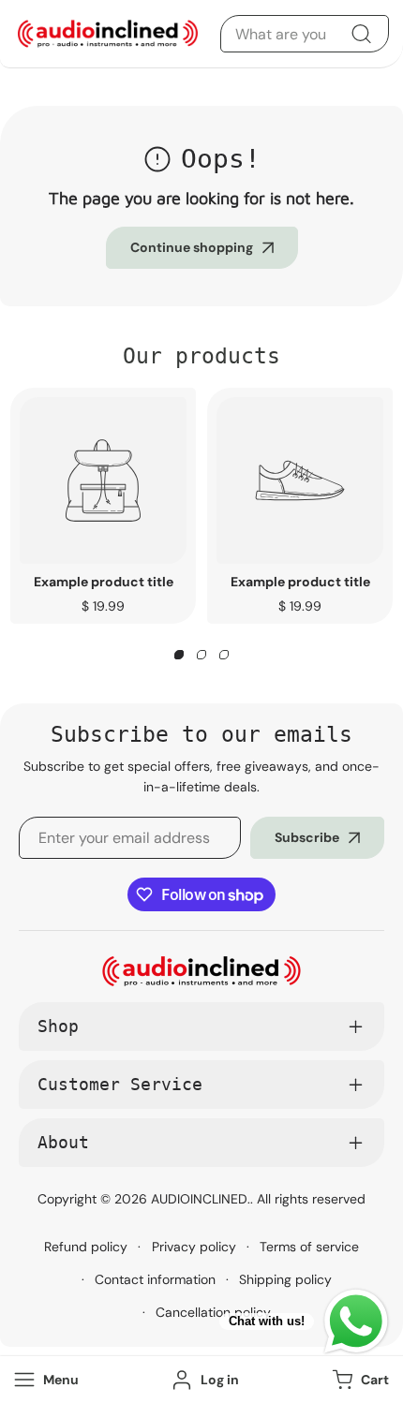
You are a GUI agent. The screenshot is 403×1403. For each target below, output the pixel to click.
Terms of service (309, 1246)
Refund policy (85, 1246)
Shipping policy (285, 1279)
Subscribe (307, 837)
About (63, 1142)
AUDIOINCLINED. (200, 1198)
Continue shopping (191, 247)
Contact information (155, 1279)
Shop (58, 1026)
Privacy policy (194, 1246)
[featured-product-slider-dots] (179, 654)
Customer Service (119, 1084)
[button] (358, 1380)
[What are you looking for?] (361, 33)
